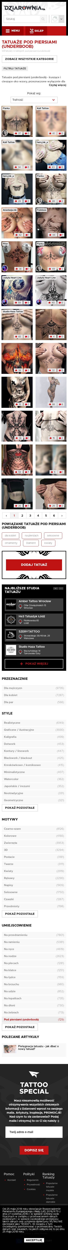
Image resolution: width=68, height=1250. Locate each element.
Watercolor (11, 779)
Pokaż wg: (34, 93)
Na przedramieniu (15, 935)
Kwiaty (8, 871)
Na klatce (10, 970)
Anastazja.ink (10, 210)
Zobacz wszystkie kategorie (29, 59)
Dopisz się (34, 1150)
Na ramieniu (12, 942)
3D (6, 850)
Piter (5, 244)
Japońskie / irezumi (17, 786)
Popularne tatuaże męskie (51, 1187)
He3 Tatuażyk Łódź (32, 616)
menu (15, 30)
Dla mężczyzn (13, 688)
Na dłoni (9, 1005)
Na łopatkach (12, 998)
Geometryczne (13, 800)
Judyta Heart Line (12, 278)
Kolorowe (10, 836)
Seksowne (11, 892)
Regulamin (32, 1180)
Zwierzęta (10, 843)
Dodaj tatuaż (34, 565)
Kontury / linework (16, 751)
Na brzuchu (11, 984)
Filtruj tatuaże (15, 68)
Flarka (6, 108)
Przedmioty (11, 906)
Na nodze (10, 956)
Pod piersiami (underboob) (21, 1019)
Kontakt (11, 1180)
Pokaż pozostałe (20, 807)
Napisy (8, 885)
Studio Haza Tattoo (13, 311)
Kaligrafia (10, 737)
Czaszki (9, 899)
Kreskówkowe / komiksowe (22, 765)
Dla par (8, 702)
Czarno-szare (12, 829)
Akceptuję (34, 1240)
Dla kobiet (10, 695)
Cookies (31, 1189)
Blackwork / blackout (18, 758)
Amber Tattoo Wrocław (35, 601)
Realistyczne (12, 723)
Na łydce (10, 977)
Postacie (9, 857)
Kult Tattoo (43, 108)
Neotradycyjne (13, 793)
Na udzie (10, 991)
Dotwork (9, 744)
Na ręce (9, 949)
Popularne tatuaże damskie (51, 1198)
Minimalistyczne (14, 772)
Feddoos (41, 210)
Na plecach (11, 963)
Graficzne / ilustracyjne (19, 730)
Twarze (8, 864)
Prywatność (32, 1185)
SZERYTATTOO (29, 631)
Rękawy (9, 878)
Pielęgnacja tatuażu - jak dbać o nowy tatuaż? (38, 1047)
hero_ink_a (42, 142)
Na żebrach (11, 1012)
